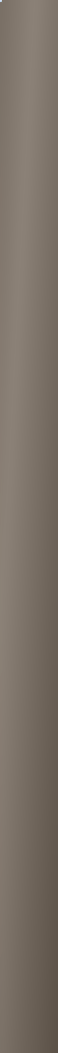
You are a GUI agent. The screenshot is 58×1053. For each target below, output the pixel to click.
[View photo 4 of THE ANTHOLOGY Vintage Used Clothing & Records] (10, 174)
